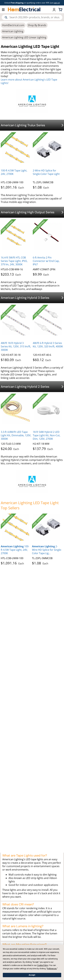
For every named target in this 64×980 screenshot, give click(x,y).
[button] (5, 9)
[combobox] (32, 17)
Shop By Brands (37, 25)
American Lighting (12, 31)
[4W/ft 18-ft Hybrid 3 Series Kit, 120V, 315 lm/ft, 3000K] (16, 321)
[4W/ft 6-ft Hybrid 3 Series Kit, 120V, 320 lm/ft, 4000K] (48, 321)
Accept (32, 975)
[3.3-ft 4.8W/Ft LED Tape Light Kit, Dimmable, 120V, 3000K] (16, 410)
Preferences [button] (52, 969)
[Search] (6, 17)
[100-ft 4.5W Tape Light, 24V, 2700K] (16, 149)
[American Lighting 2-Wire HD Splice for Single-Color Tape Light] (47, 527)
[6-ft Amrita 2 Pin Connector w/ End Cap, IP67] (48, 236)
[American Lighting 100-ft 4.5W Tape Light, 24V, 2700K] (15, 527)
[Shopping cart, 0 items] (61, 9)
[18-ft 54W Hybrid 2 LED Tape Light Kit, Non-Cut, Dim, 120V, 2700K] (48, 410)
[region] (32, 540)
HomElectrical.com (13, 25)
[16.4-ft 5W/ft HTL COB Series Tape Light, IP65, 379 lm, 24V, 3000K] (16, 236)
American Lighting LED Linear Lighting (24, 37)
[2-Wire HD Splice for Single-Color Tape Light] (48, 149)
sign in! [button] (57, 2)
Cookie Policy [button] (42, 965)
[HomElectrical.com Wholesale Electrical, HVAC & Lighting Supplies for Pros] (24, 9)
